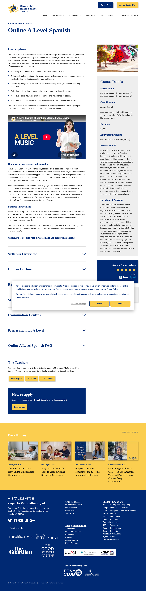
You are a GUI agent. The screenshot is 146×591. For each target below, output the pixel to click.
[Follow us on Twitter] (10, 521)
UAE (104, 525)
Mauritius (124, 507)
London (113, 507)
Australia (114, 519)
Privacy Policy (112, 289)
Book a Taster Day (127, 5)
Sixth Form (69, 513)
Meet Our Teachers (73, 531)
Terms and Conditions (47, 583)
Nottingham (115, 505)
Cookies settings (78, 304)
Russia (105, 513)
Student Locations (129, 15)
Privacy (61, 583)
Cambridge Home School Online (22, 8)
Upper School (71, 510)
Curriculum (69, 534)
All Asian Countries (128, 510)
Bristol (113, 513)
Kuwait (105, 519)
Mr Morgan (16, 378)
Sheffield (106, 539)
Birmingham (115, 516)
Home (44, 15)
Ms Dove (32, 378)
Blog (101, 15)
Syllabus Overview (22, 254)
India (105, 510)
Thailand (106, 522)
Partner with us (71, 540)
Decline (120, 304)
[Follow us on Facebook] (15, 521)
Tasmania (114, 525)
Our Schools (57, 15)
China (105, 531)
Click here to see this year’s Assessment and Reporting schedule (41, 237)
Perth (112, 537)
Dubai (105, 528)
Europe (105, 507)
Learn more (19, 407)
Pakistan (106, 534)
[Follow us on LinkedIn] (26, 521)
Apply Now (106, 5)
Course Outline (19, 269)
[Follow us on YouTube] (20, 521)
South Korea (115, 531)
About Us (89, 15)
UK (104, 505)
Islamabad (114, 539)
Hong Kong (125, 505)
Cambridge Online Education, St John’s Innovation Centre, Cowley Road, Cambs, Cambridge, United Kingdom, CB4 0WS (28, 511)
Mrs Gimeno (47, 378)
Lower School (71, 507)
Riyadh (105, 537)
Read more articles (130, 432)
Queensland (115, 522)
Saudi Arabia (115, 534)
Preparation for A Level (26, 330)
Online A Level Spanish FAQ (30, 345)
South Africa (115, 528)
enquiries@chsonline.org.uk (27, 503)
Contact (111, 15)
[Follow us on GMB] (32, 521)
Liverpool (114, 510)
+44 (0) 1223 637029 (21, 498)
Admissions (73, 15)
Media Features (71, 543)
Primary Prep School (73, 505)
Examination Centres (24, 315)
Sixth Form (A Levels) (20, 23)
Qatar (105, 516)
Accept (99, 304)
